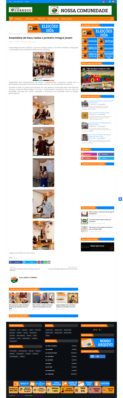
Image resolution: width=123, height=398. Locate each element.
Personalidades (14, 356)
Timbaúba (59, 374)
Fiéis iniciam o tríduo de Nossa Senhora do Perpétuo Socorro (42, 306)
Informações (33, 332)
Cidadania (24, 330)
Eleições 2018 (58, 330)
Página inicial (12, 34)
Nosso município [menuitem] (53, 19)
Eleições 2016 (49, 330)
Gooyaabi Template (38, 395)
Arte (19, 330)
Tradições (34, 338)
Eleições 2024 (58, 332)
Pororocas (59, 370)
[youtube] (113, 1)
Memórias (35, 353)
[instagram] (103, 1)
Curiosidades (13, 351)
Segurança (12, 338)
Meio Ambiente (21, 335)
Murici (59, 363)
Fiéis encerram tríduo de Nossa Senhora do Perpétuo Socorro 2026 (19, 307)
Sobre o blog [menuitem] (29, 19)
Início (10, 1)
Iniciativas (28, 353)
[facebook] (107, 1)
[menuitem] (11, 19)
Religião (18, 34)
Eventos (26, 332)
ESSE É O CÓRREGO (15, 42)
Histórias (12, 353)
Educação (12, 332)
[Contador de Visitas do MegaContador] (97, 330)
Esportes (19, 332)
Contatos (27, 1)
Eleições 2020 (67, 330)
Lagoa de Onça (59, 353)
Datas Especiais (23, 351)
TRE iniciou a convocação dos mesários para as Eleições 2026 (100, 228)
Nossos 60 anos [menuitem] (66, 19)
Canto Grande (59, 346)
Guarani (59, 349)
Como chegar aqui (18, 1)
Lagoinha (59, 356)
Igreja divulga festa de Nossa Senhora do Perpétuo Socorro (66, 306)
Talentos (22, 356)
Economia (37, 330)
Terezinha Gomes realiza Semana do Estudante (100, 220)
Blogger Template (19, 395)
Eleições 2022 (49, 332)
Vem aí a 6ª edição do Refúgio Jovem (99, 113)
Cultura (31, 330)
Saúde (34, 335)
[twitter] (110, 1)
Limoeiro (59, 360)
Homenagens (20, 353)
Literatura (12, 335)
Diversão (31, 351)
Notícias (29, 335)
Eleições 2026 (67, 332)
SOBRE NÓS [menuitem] (17, 19)
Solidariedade (26, 338)
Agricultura (12, 330)
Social (18, 338)
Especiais (38, 351)
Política (47, 335)
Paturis (59, 367)
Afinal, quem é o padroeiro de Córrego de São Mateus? (101, 212)
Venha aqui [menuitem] (41, 19)
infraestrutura (13, 341)
